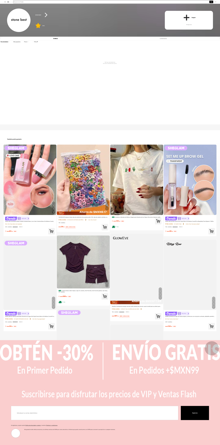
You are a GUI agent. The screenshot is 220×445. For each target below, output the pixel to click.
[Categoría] (8, 2)
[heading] (96, 14)
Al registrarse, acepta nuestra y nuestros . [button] (34, 425)
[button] (5, 2)
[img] (83, 213)
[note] (62, 302)
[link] (19, 20)
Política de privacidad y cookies (33, 425)
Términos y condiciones (51, 425)
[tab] (54, 38)
